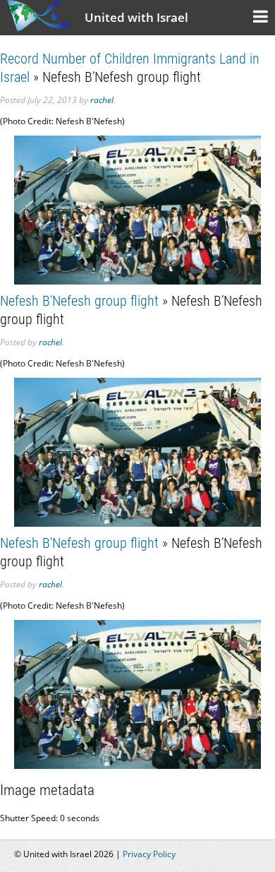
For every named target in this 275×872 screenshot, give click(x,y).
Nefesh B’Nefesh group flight (79, 300)
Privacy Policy (149, 854)
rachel (102, 100)
